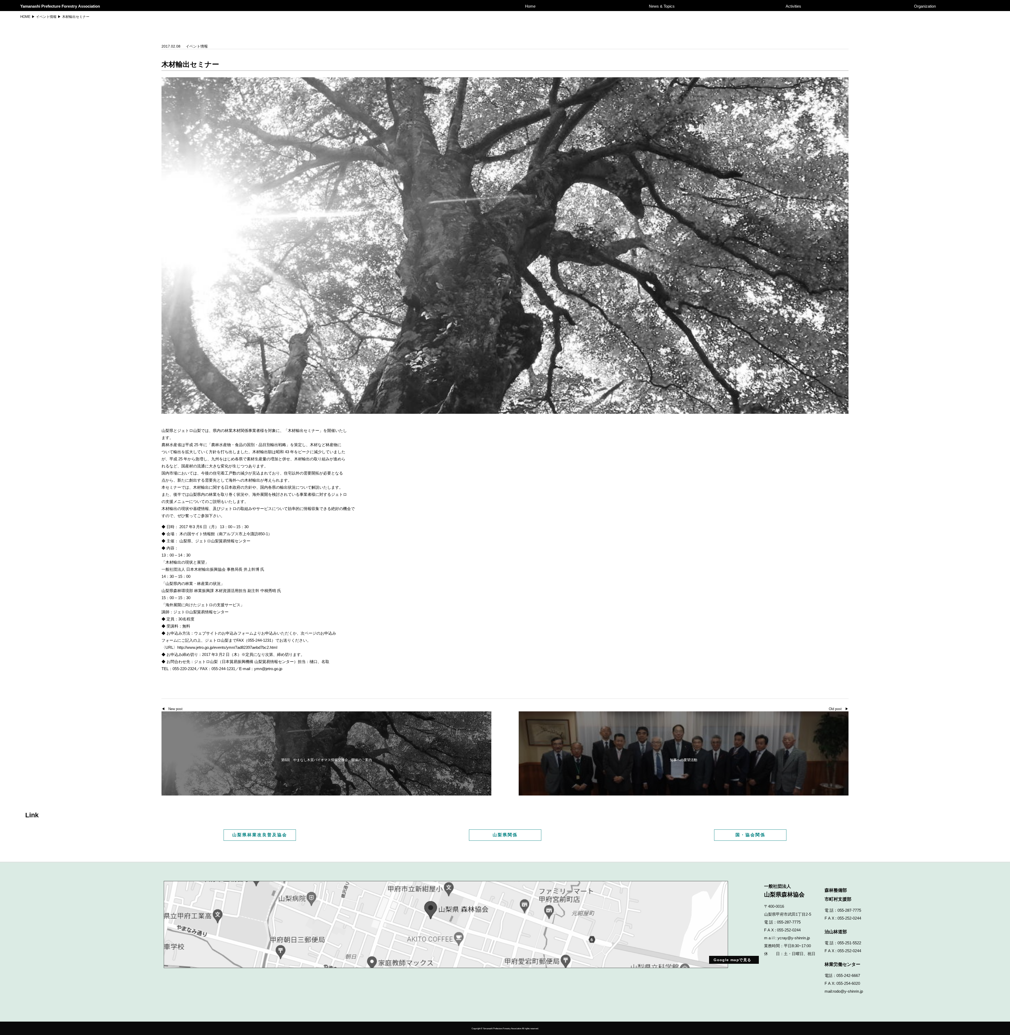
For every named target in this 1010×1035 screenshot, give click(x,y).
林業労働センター (842, 964)
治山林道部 (836, 931)
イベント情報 (46, 17)
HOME (25, 17)
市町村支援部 (838, 899)
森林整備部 (836, 890)
